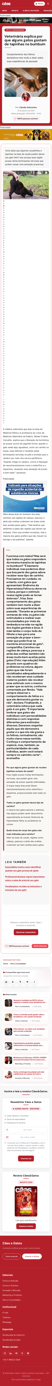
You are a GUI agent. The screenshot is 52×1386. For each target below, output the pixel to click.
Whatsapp (7, 1322)
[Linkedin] (10, 1353)
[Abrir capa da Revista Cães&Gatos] (26, 1201)
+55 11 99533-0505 (11, 1360)
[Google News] (28, 1353)
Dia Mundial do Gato (11, 1340)
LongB (38, 1379)
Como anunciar (11, 1256)
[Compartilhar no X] (20, 982)
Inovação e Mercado (11, 1290)
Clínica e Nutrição (10, 1281)
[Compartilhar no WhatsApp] (6, 982)
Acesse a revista (26, 1226)
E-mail (5, 1312)
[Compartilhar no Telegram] (27, 982)
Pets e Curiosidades (15, 30)
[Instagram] (5, 1353)
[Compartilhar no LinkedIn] (13, 982)
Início (4, 11)
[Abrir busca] (48, 4)
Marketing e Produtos (12, 1295)
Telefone (6, 1317)
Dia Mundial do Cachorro (14, 1335)
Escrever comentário (26, 932)
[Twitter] (22, 1353)
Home (5, 964)
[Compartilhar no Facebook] (34, 982)
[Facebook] (16, 1353)
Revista (14, 11)
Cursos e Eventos (10, 1285)
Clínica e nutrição (31, 11)
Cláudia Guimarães (28, 107)
